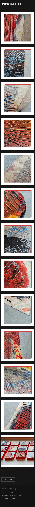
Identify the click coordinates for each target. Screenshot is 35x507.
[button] (33, 4)
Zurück (9, 479)
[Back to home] (11, 4)
